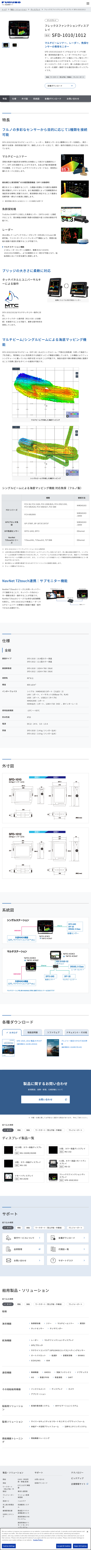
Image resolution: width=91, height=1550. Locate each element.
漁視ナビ (6, 1501)
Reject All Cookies (80, 1546)
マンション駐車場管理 (23, 1496)
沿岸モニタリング (8, 1515)
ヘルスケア (22, 1501)
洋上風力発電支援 (8, 1505)
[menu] (88, 3)
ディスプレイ (35, 9)
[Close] (87, 1531)
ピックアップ (77, 1478)
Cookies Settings (9, 1546)
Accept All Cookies (63, 1546)
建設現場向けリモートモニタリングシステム (23, 1524)
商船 (4, 1479)
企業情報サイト (78, 1483)
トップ (4, 9)
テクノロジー (77, 1472)
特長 (5, 98)
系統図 (36, 98)
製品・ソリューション (19, 9)
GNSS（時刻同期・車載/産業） (24, 1480)
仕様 (14, 98)
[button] (5, 45)
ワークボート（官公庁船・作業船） (8, 1488)
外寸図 (25, 98)
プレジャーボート (8, 1496)
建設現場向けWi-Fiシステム (24, 1517)
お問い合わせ (73, 98)
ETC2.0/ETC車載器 (24, 1486)
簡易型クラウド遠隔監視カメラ (23, 1511)
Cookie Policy (38, 1540)
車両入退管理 (22, 1491)
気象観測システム (23, 1505)
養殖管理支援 (7, 1510)
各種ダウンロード (53, 98)
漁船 (4, 1483)
